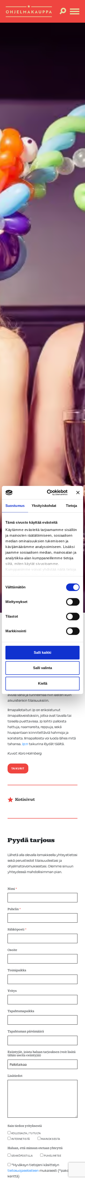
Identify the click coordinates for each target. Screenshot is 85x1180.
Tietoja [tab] (71, 506)
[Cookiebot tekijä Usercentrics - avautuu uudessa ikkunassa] (50, 492)
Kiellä (42, 683)
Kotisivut (25, 800)
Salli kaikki (42, 652)
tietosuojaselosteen (23, 1170)
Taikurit (18, 768)
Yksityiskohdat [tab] (44, 506)
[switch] (73, 602)
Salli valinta (42, 668)
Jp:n (24, 743)
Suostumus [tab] (15, 506)
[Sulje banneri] (78, 492)
